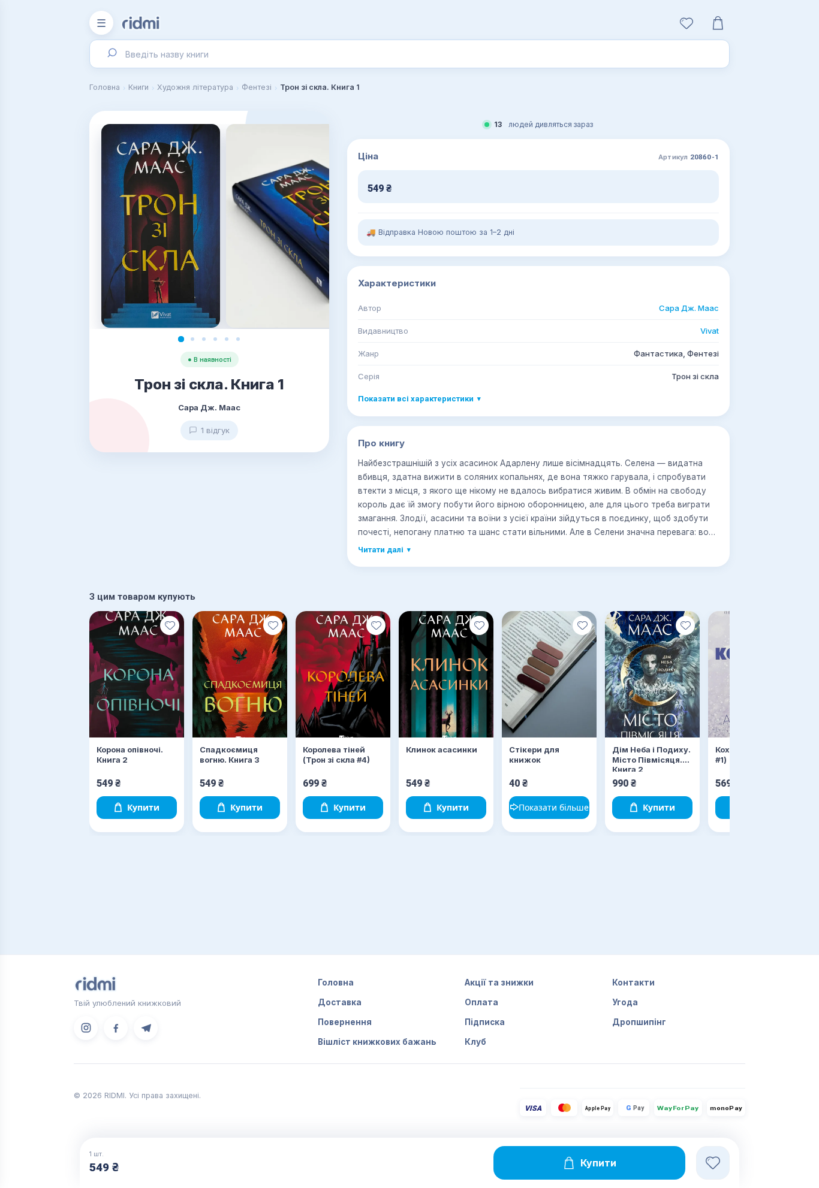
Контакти (633, 982)
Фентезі (257, 87)
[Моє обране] (686, 23)
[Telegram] (146, 1028)
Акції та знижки (499, 982)
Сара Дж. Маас (689, 308)
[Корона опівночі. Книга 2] (136, 674)
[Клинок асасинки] (446, 674)
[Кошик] (718, 23)
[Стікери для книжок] (549, 674)
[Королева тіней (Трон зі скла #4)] (343, 674)
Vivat (709, 330)
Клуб (475, 1042)
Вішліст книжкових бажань (377, 1042)
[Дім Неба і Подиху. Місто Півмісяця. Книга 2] (652, 674)
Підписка (485, 1022)
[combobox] (409, 54)
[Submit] (111, 54)
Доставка (340, 1002)
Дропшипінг (639, 1022)
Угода (625, 1002)
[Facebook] (116, 1028)
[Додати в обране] (169, 625)
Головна (104, 87)
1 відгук (215, 430)
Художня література (195, 87)
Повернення (345, 1022)
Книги (138, 87)
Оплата (481, 1002)
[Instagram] (86, 1028)
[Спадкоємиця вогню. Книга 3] (239, 674)
